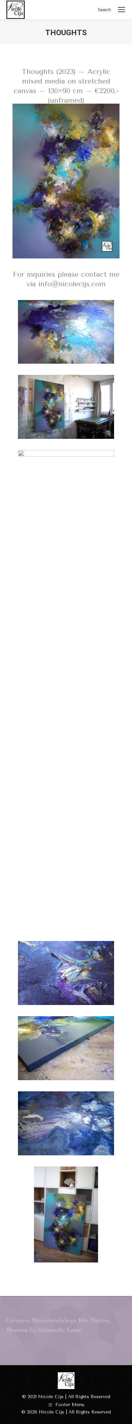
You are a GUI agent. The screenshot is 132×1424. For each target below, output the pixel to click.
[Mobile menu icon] (121, 9)
